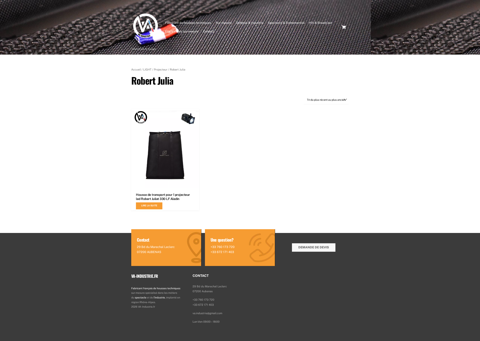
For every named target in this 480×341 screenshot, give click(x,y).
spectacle (141, 297)
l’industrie (159, 297)
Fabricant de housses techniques (188, 23)
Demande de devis (313, 247)
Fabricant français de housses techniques (155, 288)
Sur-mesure (224, 23)
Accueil (136, 69)
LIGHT (147, 69)
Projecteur (160, 69)
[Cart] (343, 27)
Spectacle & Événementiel (286, 23)
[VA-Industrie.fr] (145, 43)
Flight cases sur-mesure (182, 31)
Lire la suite (149, 205)
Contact (208, 31)
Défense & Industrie (249, 23)
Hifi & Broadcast (320, 23)
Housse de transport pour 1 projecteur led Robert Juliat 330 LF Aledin (163, 197)
